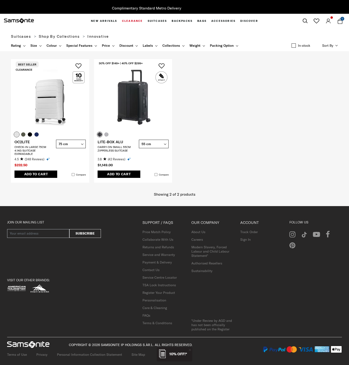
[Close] (190, 349)
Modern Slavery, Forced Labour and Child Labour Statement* (210, 251)
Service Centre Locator (159, 277)
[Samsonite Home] (19, 20)
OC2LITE (22, 141)
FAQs (146, 315)
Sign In (245, 239)
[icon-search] (305, 21)
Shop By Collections (59, 36)
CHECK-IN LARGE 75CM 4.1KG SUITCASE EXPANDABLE (30, 150)
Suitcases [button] (157, 21)
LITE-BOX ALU (110, 141)
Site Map (138, 354)
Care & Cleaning (154, 308)
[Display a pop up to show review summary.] (48, 159)
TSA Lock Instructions (159, 285)
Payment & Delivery (157, 262)
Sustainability (201, 271)
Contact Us (151, 270)
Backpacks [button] (182, 21)
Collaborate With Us (157, 239)
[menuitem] (104, 21)
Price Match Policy (156, 232)
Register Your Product (158, 293)
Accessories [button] (223, 21)
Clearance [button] (132, 21)
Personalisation (154, 300)
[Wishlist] (316, 21)
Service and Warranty (158, 255)
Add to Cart (36, 174)
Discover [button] (249, 21)
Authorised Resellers (206, 263)
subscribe (85, 233)
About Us (198, 232)
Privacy (41, 354)
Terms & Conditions (157, 323)
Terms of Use (17, 354)
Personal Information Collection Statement (89, 354)
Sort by (327, 45)
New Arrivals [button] (104, 21)
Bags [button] (202, 21)
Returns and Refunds (158, 247)
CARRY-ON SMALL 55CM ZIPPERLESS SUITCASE (114, 148)
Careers (197, 239)
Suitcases (21, 36)
